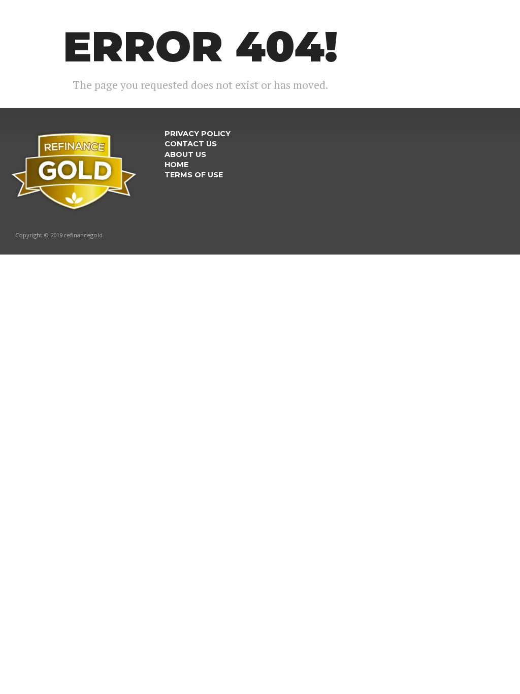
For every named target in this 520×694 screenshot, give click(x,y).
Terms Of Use (194, 174)
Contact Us (191, 143)
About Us (185, 154)
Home (176, 164)
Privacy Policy (198, 133)
